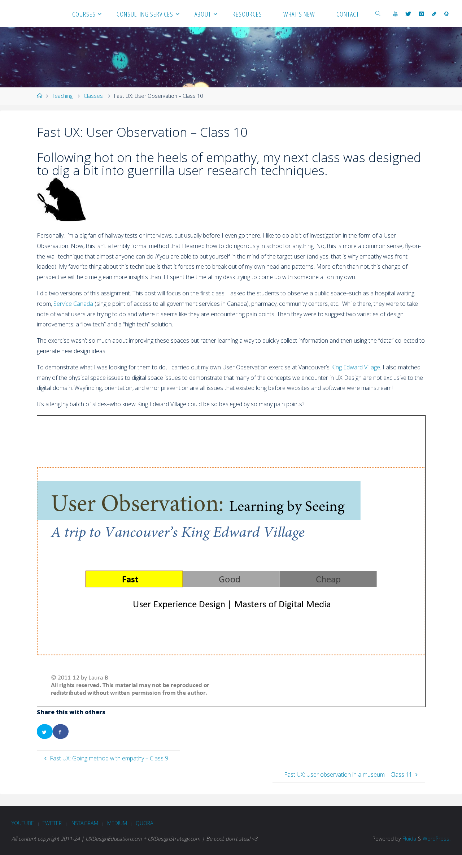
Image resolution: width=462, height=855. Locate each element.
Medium (117, 823)
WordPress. (436, 838)
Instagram (84, 823)
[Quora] (446, 13)
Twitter (52, 823)
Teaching (62, 95)
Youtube (23, 823)
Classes (93, 95)
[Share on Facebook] (61, 731)
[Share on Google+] (76, 731)
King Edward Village (355, 367)
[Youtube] (395, 13)
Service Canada (73, 304)
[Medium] (434, 13)
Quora (144, 823)
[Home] (39, 95)
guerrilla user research (192, 170)
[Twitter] (408, 13)
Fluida (408, 838)
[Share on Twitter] (45, 731)
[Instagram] (421, 13)
